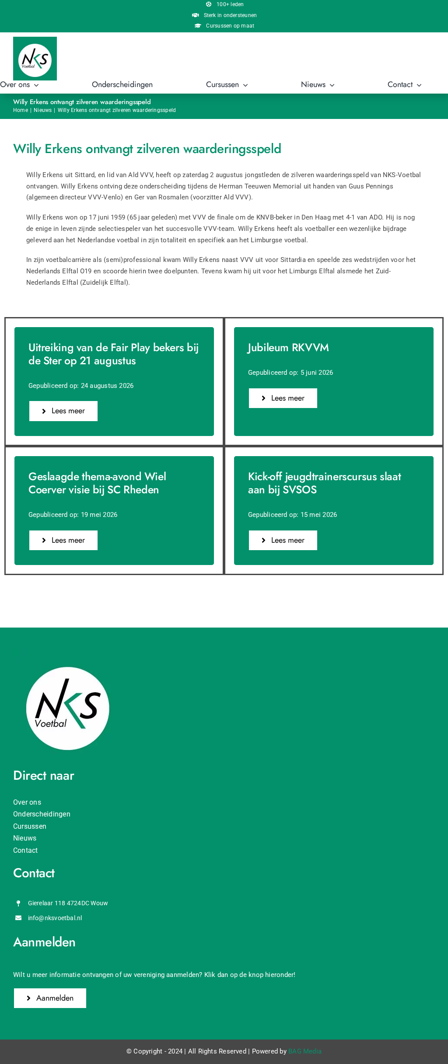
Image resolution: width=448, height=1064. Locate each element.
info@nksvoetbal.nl (55, 917)
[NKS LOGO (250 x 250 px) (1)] (35, 40)
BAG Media (305, 1051)
